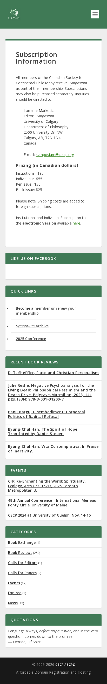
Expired (15, 592)
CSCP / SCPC (65, 664)
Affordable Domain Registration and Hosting (53, 672)
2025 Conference (31, 338)
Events (14, 582)
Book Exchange (22, 542)
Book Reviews (20, 552)
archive (32, 325)
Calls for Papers (22, 572)
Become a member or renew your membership (46, 310)
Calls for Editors (22, 562)
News (13, 602)
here (76, 223)
